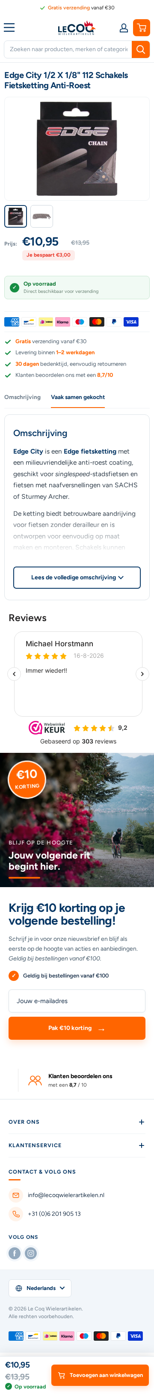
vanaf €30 (81, 8)
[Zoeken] (141, 49)
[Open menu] (11, 27)
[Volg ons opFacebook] (14, 1253)
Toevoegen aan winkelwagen (106, 1375)
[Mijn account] (123, 27)
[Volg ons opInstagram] (31, 1253)
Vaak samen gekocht (78, 396)
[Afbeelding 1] (15, 216)
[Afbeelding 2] (41, 216)
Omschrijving (22, 396)
